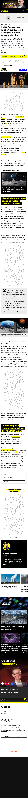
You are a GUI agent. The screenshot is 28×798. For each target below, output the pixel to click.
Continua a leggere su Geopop (14, 490)
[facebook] (12, 720)
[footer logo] (14, 707)
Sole (16, 452)
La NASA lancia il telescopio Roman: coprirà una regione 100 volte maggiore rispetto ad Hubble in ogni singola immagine (10, 648)
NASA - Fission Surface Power (9, 477)
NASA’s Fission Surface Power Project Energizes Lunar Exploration (14, 480)
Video (7, 689)
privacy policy (4, 742)
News (2, 689)
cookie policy (11, 742)
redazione (15, 744)
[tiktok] (2, 720)
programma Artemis (7, 450)
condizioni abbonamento (6, 744)
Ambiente (9, 692)
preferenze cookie (22, 744)
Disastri (16, 692)
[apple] (7, 736)
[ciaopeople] (14, 752)
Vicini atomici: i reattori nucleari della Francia (9, 587)
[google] (20, 736)
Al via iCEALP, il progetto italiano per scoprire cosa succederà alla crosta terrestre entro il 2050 (13, 627)
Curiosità (12, 689)
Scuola (19, 689)
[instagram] (5, 720)
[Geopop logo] (5, 11)
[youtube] (9, 720)
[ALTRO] (5, 564)
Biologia (3, 692)
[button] (23, 11)
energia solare (16, 437)
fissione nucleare (6, 137)
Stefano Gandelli (10, 553)
